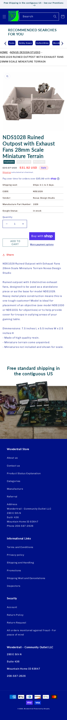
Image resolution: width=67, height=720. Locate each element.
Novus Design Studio (25, 52)
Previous (5, 43)
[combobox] (39, 16)
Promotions (14, 570)
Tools (12, 43)
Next (62, 43)
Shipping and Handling (20, 562)
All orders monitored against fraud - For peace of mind (31, 632)
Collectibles (42, 43)
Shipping (7, 172)
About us (12, 457)
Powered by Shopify (42, 709)
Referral (12, 496)
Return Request (16, 622)
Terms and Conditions (20, 547)
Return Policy (15, 614)
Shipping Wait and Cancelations (26, 578)
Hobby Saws (25, 43)
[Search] (55, 16)
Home (4, 52)
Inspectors (13, 586)
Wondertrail (29, 709)
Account (12, 607)
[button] (4, 16)
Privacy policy (15, 554)
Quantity (7, 217)
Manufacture (15, 488)
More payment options (42, 244)
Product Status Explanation (24, 473)
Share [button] (10, 254)
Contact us (13, 465)
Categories (13, 481)
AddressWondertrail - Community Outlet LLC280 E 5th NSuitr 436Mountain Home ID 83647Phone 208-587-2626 (29, 515)
